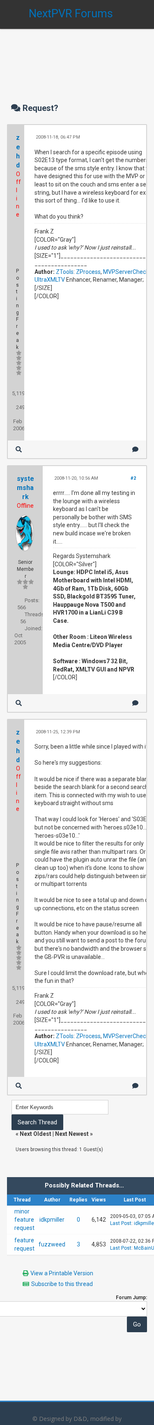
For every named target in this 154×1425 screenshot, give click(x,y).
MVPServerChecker (128, 272)
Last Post (120, 1223)
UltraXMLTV (49, 279)
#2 (133, 478)
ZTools (65, 272)
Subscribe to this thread (62, 1284)
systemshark (25, 488)
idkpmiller (51, 1219)
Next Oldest (35, 1134)
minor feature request (24, 1219)
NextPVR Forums (71, 13)
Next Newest (72, 1134)
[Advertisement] (77, 57)
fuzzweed (52, 1244)
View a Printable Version (61, 1273)
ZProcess (88, 272)
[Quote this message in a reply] (135, 449)
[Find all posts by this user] (19, 449)
